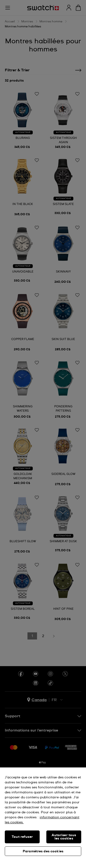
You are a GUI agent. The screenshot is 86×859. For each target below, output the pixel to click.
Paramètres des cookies (43, 851)
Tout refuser (22, 837)
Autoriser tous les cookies (64, 837)
